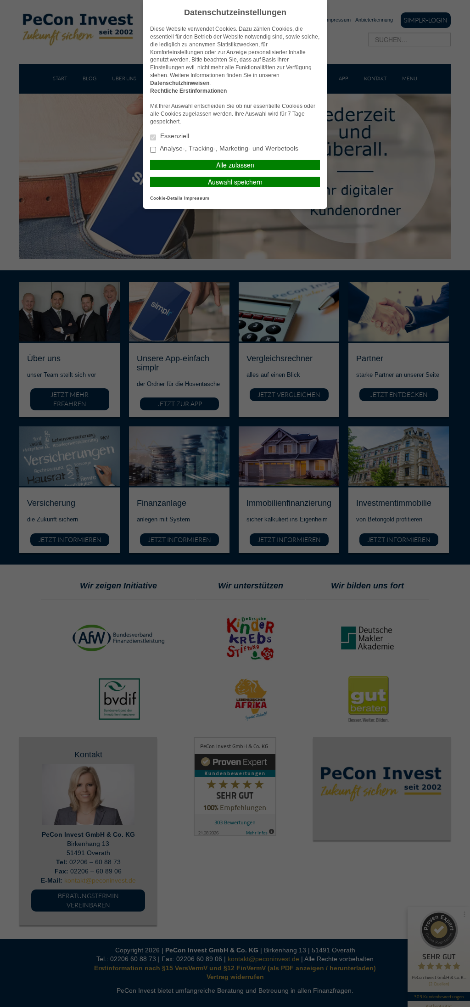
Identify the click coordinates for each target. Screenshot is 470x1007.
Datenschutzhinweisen (179, 83)
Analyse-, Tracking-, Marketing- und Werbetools (228, 148)
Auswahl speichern (235, 181)
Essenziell (173, 136)
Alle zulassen (235, 164)
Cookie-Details (166, 198)
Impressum (196, 198)
